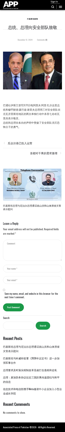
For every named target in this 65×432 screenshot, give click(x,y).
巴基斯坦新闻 (32, 19)
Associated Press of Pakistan (16, 427)
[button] (53, 7)
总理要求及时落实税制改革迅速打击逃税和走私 (30, 370)
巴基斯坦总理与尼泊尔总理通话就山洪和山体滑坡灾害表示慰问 (32, 207)
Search (6, 318)
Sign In (54, 1)
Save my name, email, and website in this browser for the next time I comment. (31, 295)
